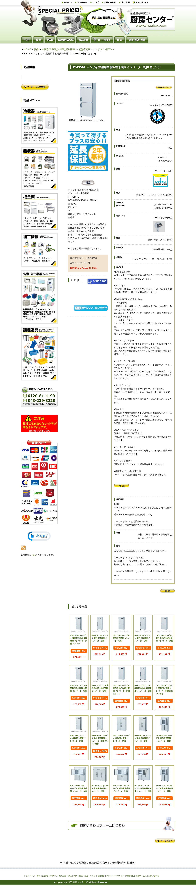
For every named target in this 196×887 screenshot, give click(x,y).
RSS (34, 555)
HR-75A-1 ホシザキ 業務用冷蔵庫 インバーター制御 (121, 638)
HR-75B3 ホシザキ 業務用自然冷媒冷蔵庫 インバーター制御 (142, 688)
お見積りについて (49, 876)
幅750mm (110, 49)
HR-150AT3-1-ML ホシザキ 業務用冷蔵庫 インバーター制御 (78, 788)
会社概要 (101, 876)
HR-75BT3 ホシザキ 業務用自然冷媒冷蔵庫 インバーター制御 (78, 688)
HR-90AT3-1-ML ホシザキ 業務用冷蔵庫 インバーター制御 (164, 788)
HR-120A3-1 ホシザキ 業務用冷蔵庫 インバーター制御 (121, 738)
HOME (27, 49)
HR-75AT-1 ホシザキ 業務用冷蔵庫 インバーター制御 (78, 738)
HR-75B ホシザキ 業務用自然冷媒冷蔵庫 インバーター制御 (100, 688)
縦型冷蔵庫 (84, 49)
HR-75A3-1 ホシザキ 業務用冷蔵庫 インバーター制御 (142, 638)
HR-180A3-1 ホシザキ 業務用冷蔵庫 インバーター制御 (100, 788)
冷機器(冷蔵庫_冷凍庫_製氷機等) (58, 49)
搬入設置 (62, 876)
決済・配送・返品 (81, 876)
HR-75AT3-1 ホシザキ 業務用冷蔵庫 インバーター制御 (100, 638)
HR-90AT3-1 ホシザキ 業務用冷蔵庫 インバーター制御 (142, 738)
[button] (39, 536)
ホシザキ (97, 49)
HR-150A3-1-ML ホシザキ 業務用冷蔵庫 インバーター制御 (121, 788)
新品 (36, 49)
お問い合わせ (153, 876)
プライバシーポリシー (115, 876)
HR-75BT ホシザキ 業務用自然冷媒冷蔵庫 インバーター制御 (164, 638)
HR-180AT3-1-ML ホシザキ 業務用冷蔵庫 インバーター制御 (142, 788)
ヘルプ (93, 876)
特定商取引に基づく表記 (136, 876)
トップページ (29, 876)
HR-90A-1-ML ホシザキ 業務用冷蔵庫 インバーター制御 (164, 738)
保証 (70, 876)
